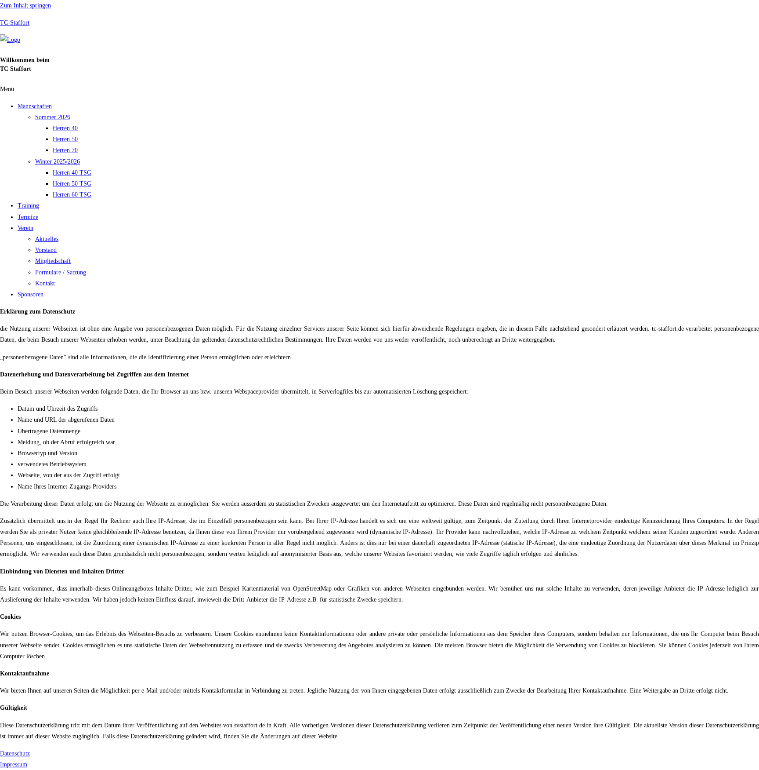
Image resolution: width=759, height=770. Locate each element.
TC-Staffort (14, 22)
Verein (25, 228)
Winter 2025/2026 (57, 161)
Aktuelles (46, 239)
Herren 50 (65, 139)
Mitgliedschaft (53, 261)
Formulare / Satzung (60, 272)
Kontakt (45, 283)
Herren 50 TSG (72, 183)
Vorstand (46, 250)
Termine (28, 217)
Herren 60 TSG (72, 194)
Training (28, 205)
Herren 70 (65, 150)
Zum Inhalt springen (25, 5)
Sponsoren (30, 294)
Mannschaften (35, 106)
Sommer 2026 (52, 117)
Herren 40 (65, 128)
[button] (379, 89)
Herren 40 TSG (72, 172)
